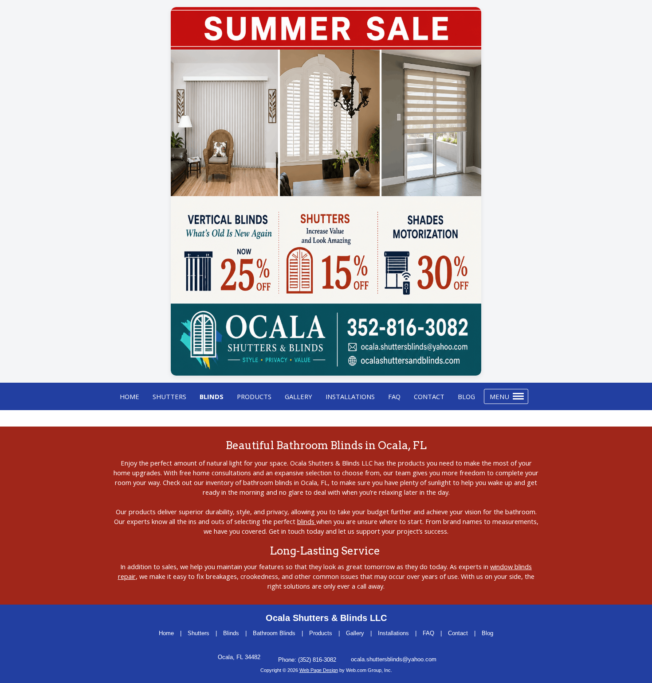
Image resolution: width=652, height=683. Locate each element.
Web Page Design (318, 670)
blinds (306, 521)
